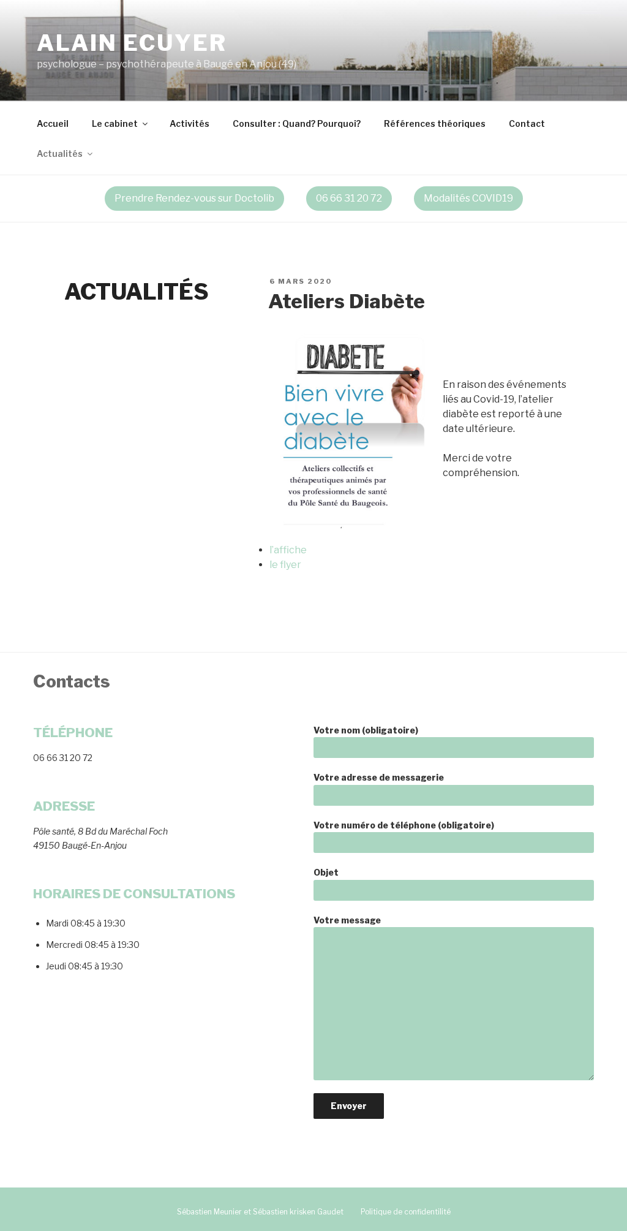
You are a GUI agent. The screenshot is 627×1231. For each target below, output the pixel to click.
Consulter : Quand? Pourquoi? (297, 123)
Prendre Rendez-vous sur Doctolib (194, 198)
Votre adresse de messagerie (379, 777)
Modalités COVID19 (468, 198)
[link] (313, 198)
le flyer (285, 564)
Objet (326, 872)
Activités (189, 123)
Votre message (347, 920)
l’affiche (288, 550)
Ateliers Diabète (346, 301)
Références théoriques (435, 123)
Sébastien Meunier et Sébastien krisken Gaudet (260, 1212)
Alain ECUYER (132, 42)
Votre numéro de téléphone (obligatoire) (404, 825)
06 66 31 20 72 (349, 198)
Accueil (53, 123)
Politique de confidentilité (406, 1212)
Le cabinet (115, 123)
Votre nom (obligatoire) (366, 730)
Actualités (60, 153)
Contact (527, 123)
